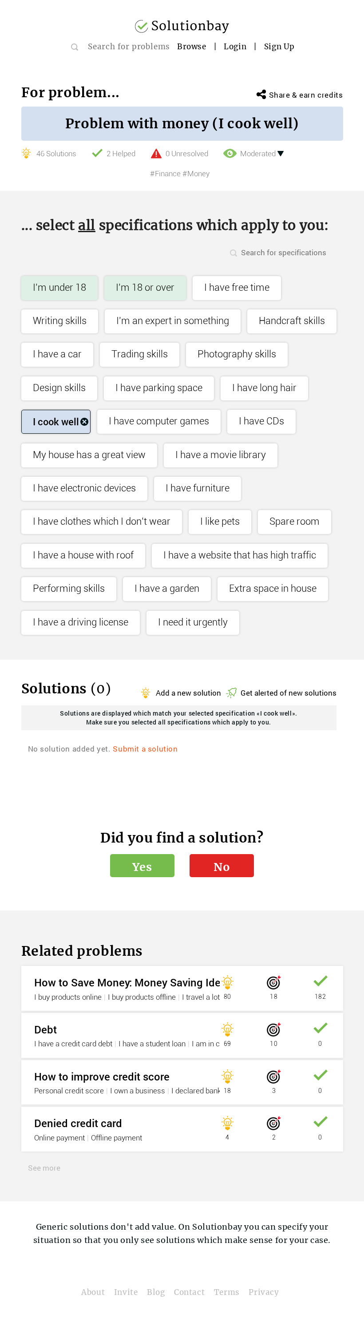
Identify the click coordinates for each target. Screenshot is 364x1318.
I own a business (137, 1091)
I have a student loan (152, 1044)
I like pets (220, 522)
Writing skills (60, 321)
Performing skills (69, 589)
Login (235, 46)
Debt (45, 1029)
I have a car (57, 354)
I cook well (56, 421)
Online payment (59, 1138)
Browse (191, 46)
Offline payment (116, 1138)
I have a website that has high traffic (239, 555)
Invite (126, 1292)
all (86, 225)
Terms (227, 1292)
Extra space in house (273, 589)
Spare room (294, 522)
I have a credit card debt (73, 1044)
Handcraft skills (292, 321)
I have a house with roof (83, 555)
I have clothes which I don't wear (101, 522)
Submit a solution (145, 749)
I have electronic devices (84, 488)
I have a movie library (220, 455)
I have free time (236, 288)
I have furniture (197, 488)
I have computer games (159, 421)
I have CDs (261, 421)
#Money (196, 174)
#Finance (165, 174)
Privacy (264, 1292)
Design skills (59, 388)
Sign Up (279, 46)
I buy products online (68, 997)
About (93, 1292)
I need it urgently (193, 622)
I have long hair (264, 388)
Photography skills (237, 354)
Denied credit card (78, 1123)
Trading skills (139, 354)
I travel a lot (201, 997)
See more (44, 1168)
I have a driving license (80, 622)
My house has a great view (89, 455)
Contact (189, 1292)
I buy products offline (142, 997)
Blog (156, 1292)
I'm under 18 (59, 288)
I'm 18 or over (145, 288)
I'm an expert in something (172, 321)
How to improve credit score (102, 1076)
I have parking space (158, 388)
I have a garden (167, 589)
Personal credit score (69, 1091)
